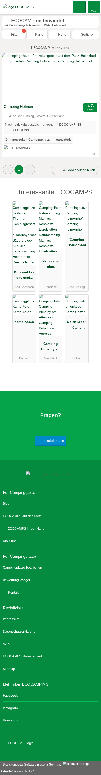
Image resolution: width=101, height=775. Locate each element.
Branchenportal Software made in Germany (31, 764)
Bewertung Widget (16, 580)
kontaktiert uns (52, 441)
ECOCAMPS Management (22, 656)
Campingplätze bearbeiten (22, 567)
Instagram (10, 708)
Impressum (11, 619)
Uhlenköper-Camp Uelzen (77, 325)
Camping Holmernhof (21, 107)
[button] (8, 169)
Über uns (9, 541)
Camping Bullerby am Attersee (50, 347)
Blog (6, 503)
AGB (6, 644)
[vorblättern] (87, 77)
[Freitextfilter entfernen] (80, 7)
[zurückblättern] (13, 77)
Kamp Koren (24, 322)
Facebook (10, 695)
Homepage (11, 720)
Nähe (61, 34)
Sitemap (9, 669)
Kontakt (13, 592)
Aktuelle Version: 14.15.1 (17, 771)
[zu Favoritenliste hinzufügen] (7, 58)
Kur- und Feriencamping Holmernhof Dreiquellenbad (24, 275)
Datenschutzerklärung (19, 631)
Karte (38, 34)
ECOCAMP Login (20, 743)
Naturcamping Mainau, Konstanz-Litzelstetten (51, 265)
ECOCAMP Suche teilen (76, 170)
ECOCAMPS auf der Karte (22, 516)
